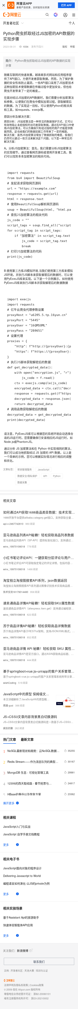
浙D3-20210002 (40, 998)
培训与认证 (42, 970)
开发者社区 (17, 970)
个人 (72, 23)
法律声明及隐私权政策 (16, 985)
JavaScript (43, 469)
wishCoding (9, 682)
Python (57, 476)
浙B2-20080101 (42, 994)
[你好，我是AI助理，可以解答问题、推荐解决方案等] (55, 14)
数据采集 (22, 482)
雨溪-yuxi (8, 705)
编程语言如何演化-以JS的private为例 (26, 883)
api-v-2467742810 (13, 523)
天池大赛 (29, 970)
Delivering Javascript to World (22, 876)
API (45, 476)
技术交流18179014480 (15, 592)
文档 (6, 970)
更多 (6, 845)
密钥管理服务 (24, 469)
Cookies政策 (37, 985)
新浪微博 (22, 951)
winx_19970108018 (14, 546)
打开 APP (66, 5)
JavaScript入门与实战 (16, 826)
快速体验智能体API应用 (18, 925)
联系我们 (39, 962)
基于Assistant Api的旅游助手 (21, 917)
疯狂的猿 (8, 728)
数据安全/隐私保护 (27, 476)
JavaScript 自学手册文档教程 (21, 834)
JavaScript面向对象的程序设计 (22, 868)
